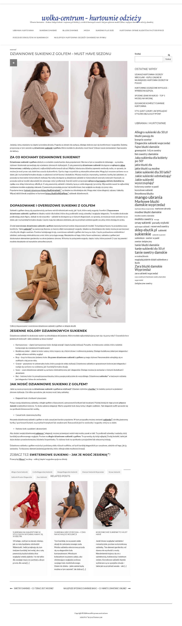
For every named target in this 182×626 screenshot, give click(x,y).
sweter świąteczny (143, 241)
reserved (13, 50)
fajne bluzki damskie (147, 146)
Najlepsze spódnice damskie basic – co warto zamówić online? (95, 588)
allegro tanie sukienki (19, 472)
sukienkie (143, 234)
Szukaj (138, 54)
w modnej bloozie (141, 256)
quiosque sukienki (142, 226)
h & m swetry (154, 150)
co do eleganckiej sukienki (42, 472)
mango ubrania (148, 197)
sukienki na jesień (158, 235)
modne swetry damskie (144, 216)
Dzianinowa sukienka (85, 364)
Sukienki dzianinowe (32, 190)
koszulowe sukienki (144, 190)
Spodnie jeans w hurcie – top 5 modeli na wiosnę (150, 97)
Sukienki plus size (105, 30)
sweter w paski (152, 238)
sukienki (48, 148)
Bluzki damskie (70, 30)
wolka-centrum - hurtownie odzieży (91, 17)
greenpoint (140, 150)
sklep (122, 165)
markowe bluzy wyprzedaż (144, 209)
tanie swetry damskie (151, 252)
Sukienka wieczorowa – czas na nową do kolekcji (70, 533)
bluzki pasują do (144, 136)
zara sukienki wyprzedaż (146, 273)
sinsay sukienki (114, 472)
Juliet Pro (83, 617)
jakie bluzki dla (143, 164)
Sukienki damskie (48, 30)
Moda (87, 30)
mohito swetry (144, 219)
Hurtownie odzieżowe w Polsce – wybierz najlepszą (151, 89)
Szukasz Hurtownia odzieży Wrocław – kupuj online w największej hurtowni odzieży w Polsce (151, 78)
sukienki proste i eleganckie (21, 477)
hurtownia (101, 181)
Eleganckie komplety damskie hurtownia (149, 104)
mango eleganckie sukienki (67, 472)
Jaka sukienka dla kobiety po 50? (151, 159)
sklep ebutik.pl (146, 230)
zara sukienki (42, 477)
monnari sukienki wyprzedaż (93, 472)
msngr (156, 219)
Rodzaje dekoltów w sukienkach (30, 37)
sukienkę (107, 419)
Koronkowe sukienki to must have (111, 533)
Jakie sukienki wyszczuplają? (144, 181)
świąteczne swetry (143, 283)
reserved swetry (160, 226)
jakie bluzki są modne (147, 168)
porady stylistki (160, 222)
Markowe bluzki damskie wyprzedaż (150, 203)
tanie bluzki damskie (147, 245)
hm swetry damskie (146, 154)
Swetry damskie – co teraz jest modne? (34, 588)
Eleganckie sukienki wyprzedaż (152, 143)
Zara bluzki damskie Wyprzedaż (148, 268)
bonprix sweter (143, 139)
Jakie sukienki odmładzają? (153, 176)
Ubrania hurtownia (23, 30)
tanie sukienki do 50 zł (150, 248)
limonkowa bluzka (144, 193)
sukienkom (140, 238)
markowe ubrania (163, 208)
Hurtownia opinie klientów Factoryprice (142, 30)
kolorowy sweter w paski (147, 186)
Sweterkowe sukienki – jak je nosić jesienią (68, 454)
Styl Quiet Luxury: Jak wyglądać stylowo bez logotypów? (151, 112)
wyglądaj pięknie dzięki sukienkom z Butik (151, 261)
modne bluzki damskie (148, 212)
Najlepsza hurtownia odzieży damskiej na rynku (80, 37)
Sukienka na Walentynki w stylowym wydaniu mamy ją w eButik (28, 534)
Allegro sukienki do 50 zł (151, 132)
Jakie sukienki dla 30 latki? (153, 172)
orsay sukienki (143, 222)
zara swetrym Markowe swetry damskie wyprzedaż (150, 278)
